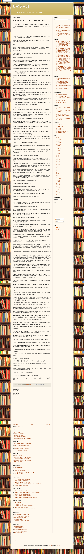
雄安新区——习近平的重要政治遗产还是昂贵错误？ (63, 31)
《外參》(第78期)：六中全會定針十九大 (22, 480)
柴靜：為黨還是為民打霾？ (19, 532)
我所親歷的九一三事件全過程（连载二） (22, 514)
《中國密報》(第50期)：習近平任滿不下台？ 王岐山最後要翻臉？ (27, 484)
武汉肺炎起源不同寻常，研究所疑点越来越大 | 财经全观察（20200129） (63, 56)
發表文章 (58, 219)
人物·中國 (58, 145)
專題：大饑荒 (58, 178)
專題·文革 (18, 386)
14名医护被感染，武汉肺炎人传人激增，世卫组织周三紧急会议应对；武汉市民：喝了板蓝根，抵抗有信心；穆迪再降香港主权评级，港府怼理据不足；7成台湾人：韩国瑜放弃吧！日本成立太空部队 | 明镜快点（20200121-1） (63, 61)
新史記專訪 (58, 192)
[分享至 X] (40, 384)
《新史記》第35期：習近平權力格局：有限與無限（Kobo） (62, 132)
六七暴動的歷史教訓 (18, 435)
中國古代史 (58, 159)
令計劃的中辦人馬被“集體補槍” (20, 531)
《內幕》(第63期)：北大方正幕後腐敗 (22, 479)
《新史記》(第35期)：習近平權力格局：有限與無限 (24, 491)
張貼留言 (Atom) (19, 426)
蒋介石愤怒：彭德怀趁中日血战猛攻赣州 (22, 457)
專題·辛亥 (58, 186)
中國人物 (57, 158)
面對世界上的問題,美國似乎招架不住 (21, 445)
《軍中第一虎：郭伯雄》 (19, 473)
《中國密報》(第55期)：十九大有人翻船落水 (63, 116)
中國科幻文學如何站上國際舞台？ (62, 33)
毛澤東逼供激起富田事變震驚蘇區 (21, 447)
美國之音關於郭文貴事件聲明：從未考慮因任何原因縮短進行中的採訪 (63, 83)
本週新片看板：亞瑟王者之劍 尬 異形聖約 (63, 98)
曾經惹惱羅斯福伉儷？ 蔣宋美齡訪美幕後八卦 (23, 438)
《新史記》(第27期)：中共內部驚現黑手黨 (23, 495)
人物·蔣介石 (58, 155)
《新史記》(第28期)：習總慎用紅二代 (22, 494)
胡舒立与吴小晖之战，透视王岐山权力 (63, 28)
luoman (50, 545)
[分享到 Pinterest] (43, 384)
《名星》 (57, 137)
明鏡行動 (57, 173)
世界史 (57, 166)
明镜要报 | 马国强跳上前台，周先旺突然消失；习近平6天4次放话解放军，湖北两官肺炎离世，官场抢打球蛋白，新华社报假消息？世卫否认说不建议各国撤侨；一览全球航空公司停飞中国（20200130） (63, 44)
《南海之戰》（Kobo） (60, 125)
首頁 (32, 424)
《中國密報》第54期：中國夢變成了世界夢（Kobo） (25, 505)
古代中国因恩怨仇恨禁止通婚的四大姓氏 (22, 460)
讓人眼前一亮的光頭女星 (61, 102)
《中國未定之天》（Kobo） (19, 504)
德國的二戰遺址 (17, 432)
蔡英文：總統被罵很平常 (61, 96)
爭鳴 (56, 175)
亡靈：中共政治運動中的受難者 (20, 517)
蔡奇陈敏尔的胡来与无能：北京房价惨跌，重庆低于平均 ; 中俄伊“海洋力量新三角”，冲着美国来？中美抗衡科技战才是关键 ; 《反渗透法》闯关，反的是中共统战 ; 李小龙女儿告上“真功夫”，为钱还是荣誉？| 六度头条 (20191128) (63, 70)
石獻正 (58, 229)
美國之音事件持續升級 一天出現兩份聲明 (63, 86)
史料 (56, 167)
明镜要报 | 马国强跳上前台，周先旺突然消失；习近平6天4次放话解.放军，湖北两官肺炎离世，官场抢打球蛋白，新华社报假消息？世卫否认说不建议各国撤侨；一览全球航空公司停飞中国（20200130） (63, 51)
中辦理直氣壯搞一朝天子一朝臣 (20, 529)
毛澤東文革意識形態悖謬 (19, 519)
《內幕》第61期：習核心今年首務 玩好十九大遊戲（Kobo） (26, 509)
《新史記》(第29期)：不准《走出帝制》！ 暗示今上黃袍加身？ (27, 492)
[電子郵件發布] (36, 384)
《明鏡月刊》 (58, 139)
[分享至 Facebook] (42, 384)
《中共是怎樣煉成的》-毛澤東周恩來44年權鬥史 (24, 472)
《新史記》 (58, 141)
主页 (15, 540)
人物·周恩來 (58, 148)
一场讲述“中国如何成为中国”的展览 (21, 458)
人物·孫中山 (58, 150)
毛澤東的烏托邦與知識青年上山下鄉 (21, 516)
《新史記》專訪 (59, 142)
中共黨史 (57, 156)
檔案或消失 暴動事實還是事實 (20, 436)
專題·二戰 (58, 180)
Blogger (58, 545)
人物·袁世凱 (58, 152)
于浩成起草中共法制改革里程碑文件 (21, 448)
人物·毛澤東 (58, 147)
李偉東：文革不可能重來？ (19, 455)
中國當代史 (58, 164)
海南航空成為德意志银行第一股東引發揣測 (63, 89)
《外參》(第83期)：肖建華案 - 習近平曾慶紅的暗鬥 (63, 111)
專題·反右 (58, 183)
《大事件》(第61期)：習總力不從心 (21, 485)
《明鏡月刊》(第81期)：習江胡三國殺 (22, 482)
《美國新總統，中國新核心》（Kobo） (22, 507)
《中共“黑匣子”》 (59, 128)
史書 (56, 169)
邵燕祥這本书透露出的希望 (19, 461)
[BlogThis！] (39, 384)
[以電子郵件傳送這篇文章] (38, 384)
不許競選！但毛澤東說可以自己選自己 (22, 520)
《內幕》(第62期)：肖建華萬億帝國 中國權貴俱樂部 (63, 119)
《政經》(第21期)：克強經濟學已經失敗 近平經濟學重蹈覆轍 (63, 113)
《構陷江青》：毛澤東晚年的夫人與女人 (22, 470)
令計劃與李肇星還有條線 (19, 527)
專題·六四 (58, 181)
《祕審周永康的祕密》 (18, 469)
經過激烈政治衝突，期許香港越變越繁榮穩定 (63, 26)
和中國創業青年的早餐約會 (61, 94)
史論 (56, 170)
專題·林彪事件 (58, 188)
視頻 (56, 191)
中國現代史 (58, 163)
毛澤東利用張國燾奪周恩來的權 (20, 450)
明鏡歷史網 (21, 6)
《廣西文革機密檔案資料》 (19, 467)
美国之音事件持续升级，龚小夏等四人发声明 (63, 35)
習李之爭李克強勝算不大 (19, 526)
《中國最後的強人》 (18, 502)
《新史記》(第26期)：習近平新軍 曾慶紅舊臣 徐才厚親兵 (26, 497)
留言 (57, 221)
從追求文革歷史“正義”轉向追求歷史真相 (22, 443)
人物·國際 (58, 153)
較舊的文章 (48, 424)
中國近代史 (58, 161)
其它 (56, 172)
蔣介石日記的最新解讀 (18, 433)
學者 (56, 194)
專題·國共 (58, 189)
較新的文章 (15, 424)
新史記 (58, 227)
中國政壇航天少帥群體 (60, 100)
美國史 (57, 177)
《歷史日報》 (58, 144)
